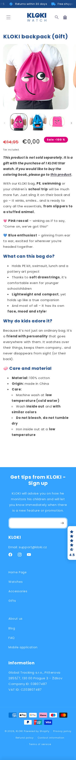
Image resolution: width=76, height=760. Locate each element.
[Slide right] (71, 123)
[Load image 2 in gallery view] (37, 122)
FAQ (11, 638)
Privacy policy (62, 731)
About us (15, 619)
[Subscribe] (62, 523)
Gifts (12, 601)
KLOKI (19, 731)
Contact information (51, 737)
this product (60, 174)
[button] (8, 17)
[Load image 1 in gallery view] (18, 122)
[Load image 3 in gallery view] (57, 122)
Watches (15, 582)
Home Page (17, 572)
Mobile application (23, 647)
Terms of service (40, 744)
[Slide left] (4, 123)
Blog (11, 628)
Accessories (17, 591)
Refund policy (25, 737)
